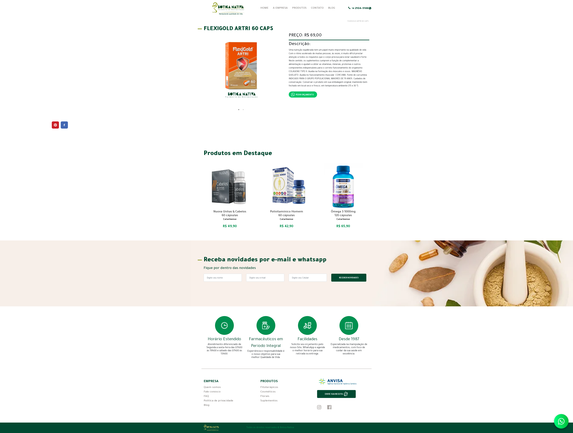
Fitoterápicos (269, 387)
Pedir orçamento (305, 95)
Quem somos (212, 387)
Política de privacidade (218, 400)
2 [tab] (243, 109)
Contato (317, 8)
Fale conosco (212, 391)
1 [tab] (238, 109)
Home (264, 8)
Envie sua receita (334, 394)
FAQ (206, 396)
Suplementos (269, 400)
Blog (331, 8)
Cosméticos (268, 391)
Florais (264, 396)
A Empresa (280, 8)
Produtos (299, 8)
